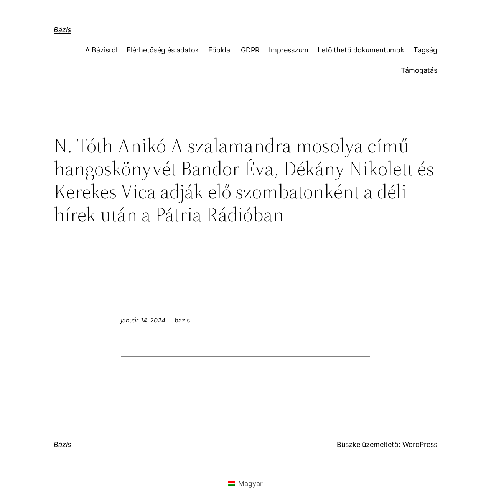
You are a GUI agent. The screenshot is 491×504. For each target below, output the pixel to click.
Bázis (62, 30)
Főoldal (220, 50)
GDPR (250, 50)
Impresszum (288, 50)
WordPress (419, 444)
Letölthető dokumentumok (361, 50)
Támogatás (419, 70)
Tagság (425, 50)
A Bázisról (101, 50)
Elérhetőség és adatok (163, 50)
